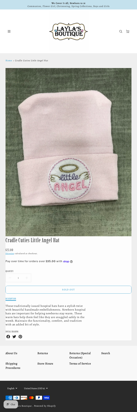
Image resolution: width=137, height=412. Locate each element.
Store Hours (45, 364)
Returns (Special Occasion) (80, 355)
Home (9, 60)
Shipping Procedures (13, 366)
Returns (42, 353)
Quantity (10, 271)
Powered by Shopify (45, 405)
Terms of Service (80, 364)
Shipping (10, 253)
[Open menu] (9, 31)
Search (105, 353)
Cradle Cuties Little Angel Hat (31, 60)
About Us (11, 353)
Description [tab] (11, 298)
